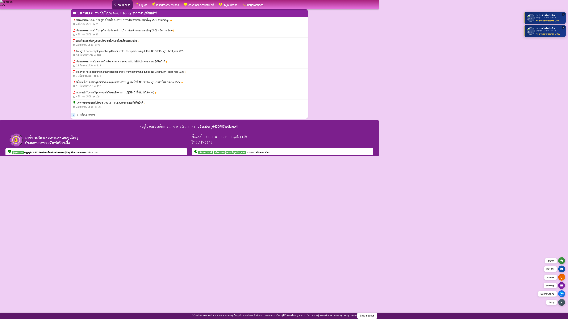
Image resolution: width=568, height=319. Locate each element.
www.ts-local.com (89, 152)
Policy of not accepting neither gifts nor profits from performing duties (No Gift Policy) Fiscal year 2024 (131, 71)
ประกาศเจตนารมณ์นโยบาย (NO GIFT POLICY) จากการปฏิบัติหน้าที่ (111, 102)
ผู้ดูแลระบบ (18, 152)
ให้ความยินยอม (367, 315)
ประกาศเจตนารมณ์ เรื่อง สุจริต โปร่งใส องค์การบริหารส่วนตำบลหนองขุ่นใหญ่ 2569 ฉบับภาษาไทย (125, 30)
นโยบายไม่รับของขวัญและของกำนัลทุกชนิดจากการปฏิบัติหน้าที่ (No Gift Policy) (116, 92)
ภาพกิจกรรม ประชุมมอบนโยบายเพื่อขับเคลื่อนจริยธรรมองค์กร (108, 40)
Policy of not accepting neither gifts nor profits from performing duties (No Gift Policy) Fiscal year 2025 (131, 51)
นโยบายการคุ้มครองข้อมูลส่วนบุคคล (230, 152)
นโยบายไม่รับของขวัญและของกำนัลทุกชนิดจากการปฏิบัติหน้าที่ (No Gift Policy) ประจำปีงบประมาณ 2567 (129, 82)
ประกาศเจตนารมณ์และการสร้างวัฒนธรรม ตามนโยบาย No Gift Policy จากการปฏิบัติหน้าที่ (122, 61)
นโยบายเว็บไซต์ (205, 152)
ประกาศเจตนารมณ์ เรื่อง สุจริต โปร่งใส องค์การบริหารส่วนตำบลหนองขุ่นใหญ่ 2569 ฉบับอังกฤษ (124, 20)
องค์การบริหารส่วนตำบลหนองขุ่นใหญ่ (55, 152)
